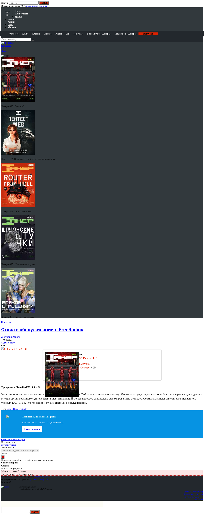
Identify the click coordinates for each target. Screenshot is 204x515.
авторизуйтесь (8, 445)
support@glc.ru (41, 477)
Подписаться (32, 429)
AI (67, 33)
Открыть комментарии (13, 439)
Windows (13, 33)
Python (58, 33)
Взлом (10, 409)
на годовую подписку (37, 6)
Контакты (198, 499)
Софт (25, 409)
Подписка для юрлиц (193, 494)
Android (36, 33)
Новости (6, 322)
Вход (200, 4)
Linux (25, 33)
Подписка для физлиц (193, 491)
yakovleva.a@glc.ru (39, 479)
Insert (35, 512)
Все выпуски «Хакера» (99, 33)
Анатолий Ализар (10, 337)
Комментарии (8, 342)
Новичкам (78, 33)
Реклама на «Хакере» (126, 33)
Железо (48, 33)
